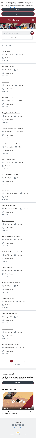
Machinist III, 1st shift (8, 97)
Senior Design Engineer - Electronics (12, 251)
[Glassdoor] (13, 425)
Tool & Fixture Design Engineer (11, 282)
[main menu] (33, 20)
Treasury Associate (7, 329)
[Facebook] (16, 425)
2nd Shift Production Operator (10, 344)
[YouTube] (23, 425)
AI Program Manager (8, 221)
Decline (18, 9)
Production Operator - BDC (9, 313)
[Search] (32, 33)
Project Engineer (7, 267)
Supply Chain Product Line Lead (11, 113)
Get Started (18, 382)
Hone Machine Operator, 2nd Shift (11, 143)
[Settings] (29, 408)
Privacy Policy (18, 428)
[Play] (18, 400)
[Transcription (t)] (23, 408)
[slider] (21, 408)
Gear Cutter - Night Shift (9, 205)
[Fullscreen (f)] (32, 408)
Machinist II (5, 82)
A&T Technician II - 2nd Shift (10, 174)
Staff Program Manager (9, 159)
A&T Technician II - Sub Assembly (11, 236)
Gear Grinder (6, 190)
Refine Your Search (16, 38)
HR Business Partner (8, 298)
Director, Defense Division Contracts (12, 128)
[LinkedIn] (19, 425)
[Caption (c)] (26, 408)
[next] (27, 361)
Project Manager (7, 51)
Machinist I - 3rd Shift (8, 66)
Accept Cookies (18, 14)
